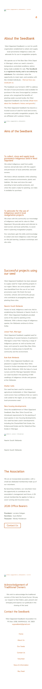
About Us (21, 640)
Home (21, 634)
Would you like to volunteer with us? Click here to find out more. (19, 550)
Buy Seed (21, 671)
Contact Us (12, 525)
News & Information (21, 665)
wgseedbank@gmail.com (21, 624)
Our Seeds (21, 646)
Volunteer (21, 659)
